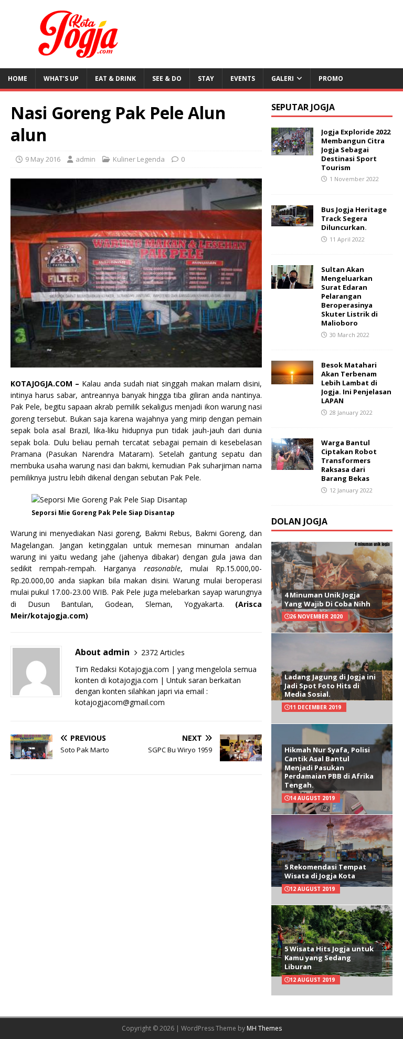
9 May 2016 (42, 159)
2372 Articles (163, 652)
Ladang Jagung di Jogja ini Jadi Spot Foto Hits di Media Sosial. (330, 685)
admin (86, 159)
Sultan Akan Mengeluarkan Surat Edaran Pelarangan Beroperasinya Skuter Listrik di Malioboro (349, 296)
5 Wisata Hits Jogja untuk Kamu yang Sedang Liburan (329, 957)
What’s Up (61, 78)
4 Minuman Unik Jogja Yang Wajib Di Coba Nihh (327, 599)
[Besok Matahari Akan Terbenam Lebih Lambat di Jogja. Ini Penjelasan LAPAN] (292, 378)
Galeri (282, 78)
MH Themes (264, 1028)
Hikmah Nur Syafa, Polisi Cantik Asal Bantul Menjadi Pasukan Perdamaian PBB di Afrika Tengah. (329, 767)
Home (17, 78)
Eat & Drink (115, 78)
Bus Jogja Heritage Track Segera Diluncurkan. (354, 218)
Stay (206, 78)
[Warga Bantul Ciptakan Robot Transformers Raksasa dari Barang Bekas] (292, 464)
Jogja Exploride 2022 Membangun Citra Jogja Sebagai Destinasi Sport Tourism (355, 149)
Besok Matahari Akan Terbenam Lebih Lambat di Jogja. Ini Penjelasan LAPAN (356, 382)
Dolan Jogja (299, 521)
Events (242, 78)
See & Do (167, 78)
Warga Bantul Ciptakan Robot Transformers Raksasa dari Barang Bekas (349, 460)
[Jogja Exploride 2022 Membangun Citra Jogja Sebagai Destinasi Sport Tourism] (292, 149)
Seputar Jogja (303, 107)
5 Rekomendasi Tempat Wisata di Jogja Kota (325, 871)
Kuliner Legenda (139, 159)
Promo (331, 78)
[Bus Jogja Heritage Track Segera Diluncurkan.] (292, 220)
